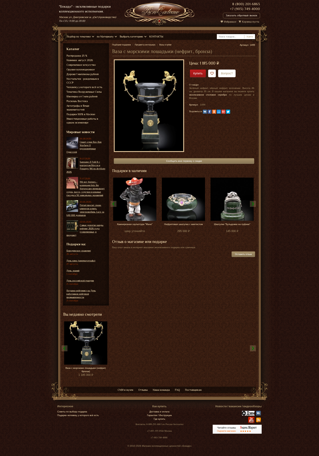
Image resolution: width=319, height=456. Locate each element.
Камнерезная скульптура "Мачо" (135, 224)
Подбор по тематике (78, 36)
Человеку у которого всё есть (84, 87)
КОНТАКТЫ (156, 36)
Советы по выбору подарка (72, 411)
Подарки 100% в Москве (80, 114)
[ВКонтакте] (205, 112)
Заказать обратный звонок (241, 15)
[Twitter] (228, 112)
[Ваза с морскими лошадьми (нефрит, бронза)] (149, 105)
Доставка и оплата (159, 411)
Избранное (230, 21)
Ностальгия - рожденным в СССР (82, 80)
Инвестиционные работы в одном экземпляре (82, 120)
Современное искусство (81, 64)
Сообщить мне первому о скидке (184, 161)
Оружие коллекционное (80, 69)
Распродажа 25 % (76, 55)
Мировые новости (80, 132)
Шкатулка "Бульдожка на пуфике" (232, 224)
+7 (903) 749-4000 (245, 9)
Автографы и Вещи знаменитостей (77, 107)
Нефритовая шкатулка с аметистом (183, 224)
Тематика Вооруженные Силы (84, 91)
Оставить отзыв (243, 254)
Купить (198, 73)
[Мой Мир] (219, 112)
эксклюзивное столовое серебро (208, 94)
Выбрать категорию (131, 36)
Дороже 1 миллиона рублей (82, 74)
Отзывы (143, 389)
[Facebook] (210, 112)
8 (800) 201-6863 (246, 4)
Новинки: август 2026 (79, 60)
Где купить (159, 419)
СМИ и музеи (125, 389)
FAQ (177, 389)
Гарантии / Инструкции (159, 415)
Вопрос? (227, 73)
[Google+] (223, 112)
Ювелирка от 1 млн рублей (82, 96)
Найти (250, 36)
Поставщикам (193, 389)
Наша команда (161, 389)
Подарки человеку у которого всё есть (78, 415)
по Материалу (105, 36)
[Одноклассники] (214, 112)
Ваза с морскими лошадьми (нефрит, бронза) (85, 370)
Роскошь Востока (77, 101)
